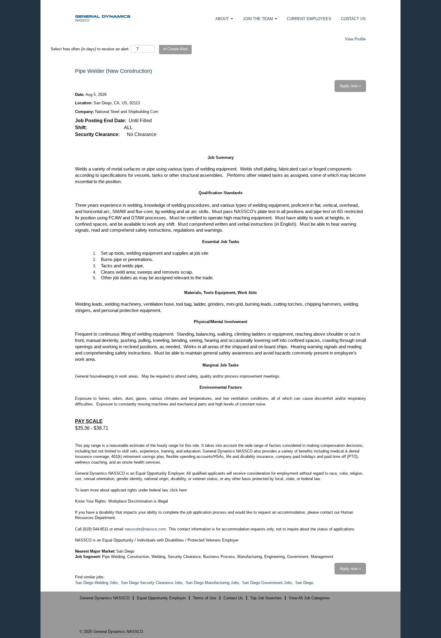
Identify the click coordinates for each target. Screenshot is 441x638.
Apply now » (350, 86)
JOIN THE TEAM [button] (258, 18)
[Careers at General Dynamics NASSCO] (102, 18)
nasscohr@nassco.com (145, 529)
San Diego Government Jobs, (267, 582)
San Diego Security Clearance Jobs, (152, 582)
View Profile (355, 39)
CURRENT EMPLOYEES (309, 18)
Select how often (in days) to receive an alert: (90, 49)
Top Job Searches (266, 598)
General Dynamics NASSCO (105, 598)
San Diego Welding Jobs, (97, 582)
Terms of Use (204, 598)
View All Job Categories (309, 598)
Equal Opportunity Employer (161, 598)
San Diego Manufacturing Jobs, (213, 582)
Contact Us (233, 598)
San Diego (304, 582)
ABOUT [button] (222, 18)
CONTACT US (353, 18)
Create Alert (177, 49)
